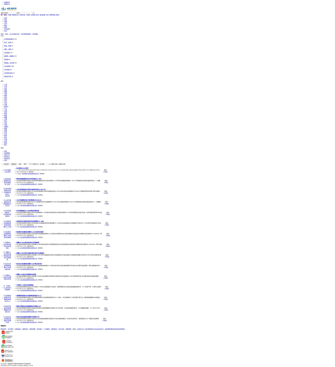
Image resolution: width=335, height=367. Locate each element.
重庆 (5, 135)
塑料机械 (52, 14)
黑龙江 (6, 106)
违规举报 (68, 329)
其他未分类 (7, 76)
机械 (9, 14)
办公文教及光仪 (14, 34)
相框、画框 (7, 49)
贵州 (5, 132)
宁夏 (5, 119)
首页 (2, 34)
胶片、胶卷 (7, 42)
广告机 (28, 14)
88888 (57, 14)
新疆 (5, 115)
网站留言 (54, 329)
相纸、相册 (7, 46)
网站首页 (3, 329)
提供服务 (7, 153)
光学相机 (35, 34)
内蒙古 (6, 126)
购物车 (6, 4)
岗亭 (37, 14)
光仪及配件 (7, 66)
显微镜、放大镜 (9, 63)
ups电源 (33, 14)
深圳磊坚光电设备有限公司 (30, 173)
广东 (5, 84)
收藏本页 (7, 2)
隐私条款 (18, 329)
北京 (5, 88)
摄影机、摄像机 (9, 56)
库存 (5, 160)
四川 (5, 121)
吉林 (5, 124)
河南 (5, 99)
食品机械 (42, 14)
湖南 (5, 95)
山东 (5, 102)
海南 (5, 90)
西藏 (5, 117)
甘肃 (5, 112)
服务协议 (25, 329)
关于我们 (11, 329)
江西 (5, 139)
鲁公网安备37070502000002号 (94, 329)
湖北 (5, 97)
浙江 (5, 137)
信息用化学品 (8, 73)
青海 (5, 113)
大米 (47, 14)
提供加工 (7, 156)
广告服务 (47, 329)
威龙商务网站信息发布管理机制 (115, 329)
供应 (6, 34)
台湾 (5, 141)
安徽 (5, 130)
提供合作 (7, 158)
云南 (5, 123)
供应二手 (7, 155)
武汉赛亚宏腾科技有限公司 (28, 184)
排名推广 (39, 329)
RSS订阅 (61, 329)
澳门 (5, 144)
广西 (5, 86)
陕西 (5, 128)
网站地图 (32, 329)
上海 (5, 110)
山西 (5, 104)
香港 (5, 143)
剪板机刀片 (15, 14)
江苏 (5, 133)
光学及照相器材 (26, 34)
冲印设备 (7, 69)
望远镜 (6, 59)
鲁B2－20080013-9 (78, 329)
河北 (5, 101)
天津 (5, 93)
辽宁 (5, 108)
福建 (5, 91)
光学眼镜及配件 (9, 39)
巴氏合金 (22, 14)
